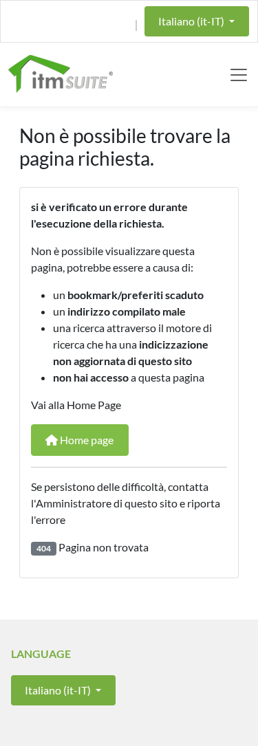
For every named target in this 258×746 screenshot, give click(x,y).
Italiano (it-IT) (192, 21)
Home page (86, 439)
